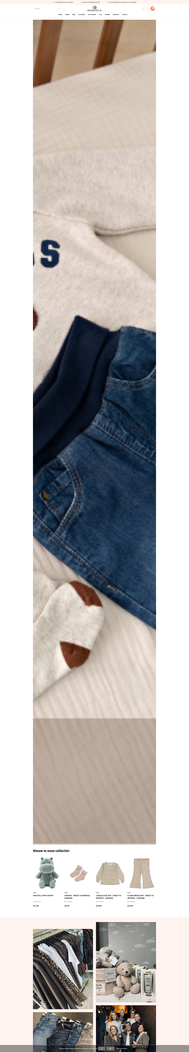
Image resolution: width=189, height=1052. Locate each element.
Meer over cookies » (122, 1048)
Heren (67, 14)
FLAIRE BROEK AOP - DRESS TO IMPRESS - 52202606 (140, 896)
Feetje (66, 892)
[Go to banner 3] (126, 962)
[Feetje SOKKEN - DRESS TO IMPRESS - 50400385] (79, 873)
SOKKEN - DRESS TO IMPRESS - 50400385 (77, 896)
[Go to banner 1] (63, 969)
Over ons (116, 14)
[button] (93, 842)
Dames (60, 14)
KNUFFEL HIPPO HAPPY (43, 895)
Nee (110, 1048)
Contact (125, 14)
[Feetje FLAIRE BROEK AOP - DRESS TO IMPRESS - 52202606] (142, 873)
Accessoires (92, 14)
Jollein (35, 892)
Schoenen (81, 14)
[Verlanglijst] (147, 8)
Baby (73, 14)
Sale (100, 14)
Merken (107, 14)
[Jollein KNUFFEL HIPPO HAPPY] (47, 873)
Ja (101, 1048)
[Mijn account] (144, 8)
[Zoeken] (59, 9)
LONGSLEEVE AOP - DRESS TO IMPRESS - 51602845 (108, 896)
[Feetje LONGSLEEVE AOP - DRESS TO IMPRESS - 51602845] (110, 873)
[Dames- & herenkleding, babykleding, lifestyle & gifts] (94, 8)
